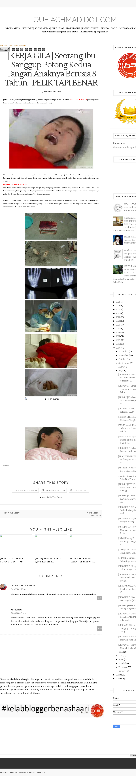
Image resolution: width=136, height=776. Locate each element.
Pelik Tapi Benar (55, 497)
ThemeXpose (23, 772)
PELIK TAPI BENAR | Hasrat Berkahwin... (83, 560)
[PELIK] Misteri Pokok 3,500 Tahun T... (48, 560)
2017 (118, 336)
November (123, 355)
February (123, 667)
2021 (118, 321)
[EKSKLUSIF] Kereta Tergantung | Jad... (12, 560)
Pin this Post (81, 490)
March (121, 663)
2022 (118, 317)
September (124, 363)
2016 (118, 340)
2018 (118, 332)
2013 (118, 675)
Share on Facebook (26, 490)
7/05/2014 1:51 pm (18, 613)
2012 (118, 678)
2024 (118, 309)
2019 (118, 328)
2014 (118, 348)
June (120, 652)
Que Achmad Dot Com (75, 19)
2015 (118, 344)
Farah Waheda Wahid (24, 585)
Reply (100, 598)
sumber (5, 466)
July (120, 371)
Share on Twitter (55, 490)
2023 (118, 313)
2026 (118, 302)
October (122, 359)
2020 (118, 325)
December (123, 351)
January (122, 671)
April (121, 659)
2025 (118, 305)
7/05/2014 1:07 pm (18, 589)
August (122, 367)
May (120, 655)
